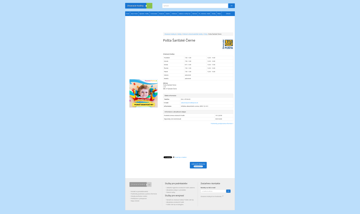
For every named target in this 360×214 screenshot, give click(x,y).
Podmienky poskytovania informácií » (222, 123)
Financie (161, 14)
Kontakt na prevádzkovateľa (139, 191)
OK (231, 6)
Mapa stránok (135, 201)
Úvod (127, 14)
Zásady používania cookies (139, 196)
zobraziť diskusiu (198, 165)
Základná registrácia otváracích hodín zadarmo (180, 188)
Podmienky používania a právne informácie (144, 194)
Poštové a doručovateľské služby (193, 34)
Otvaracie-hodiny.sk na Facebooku (211, 196)
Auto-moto (134, 14)
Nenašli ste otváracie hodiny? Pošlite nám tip (180, 200)
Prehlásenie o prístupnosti (139, 198)
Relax (219, 14)
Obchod (194, 14)
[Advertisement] (198, 24)
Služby (179, 34)
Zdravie (228, 14)
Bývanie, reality (144, 14)
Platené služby (170, 192)
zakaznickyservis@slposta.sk (189, 103)
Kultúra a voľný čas (184, 14)
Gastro (168, 14)
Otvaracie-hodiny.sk (170, 34)
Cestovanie (153, 14)
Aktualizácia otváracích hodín (175, 202)
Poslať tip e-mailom (181, 157)
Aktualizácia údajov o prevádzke (176, 190)
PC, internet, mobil (204, 14)
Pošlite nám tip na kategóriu (174, 204)
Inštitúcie (174, 14)
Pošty (205, 34)
